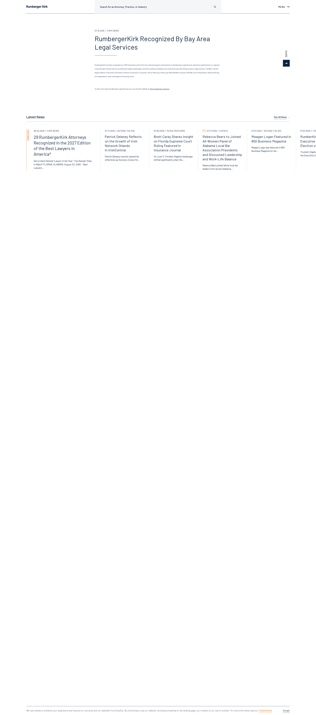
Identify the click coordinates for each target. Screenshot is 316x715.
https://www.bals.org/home (159, 89)
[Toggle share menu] (286, 63)
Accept (286, 710)
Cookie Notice (265, 710)
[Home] (37, 6)
